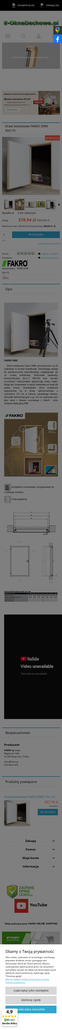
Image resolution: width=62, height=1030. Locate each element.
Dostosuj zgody (31, 1000)
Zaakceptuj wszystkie (31, 1009)
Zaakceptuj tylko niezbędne (31, 990)
